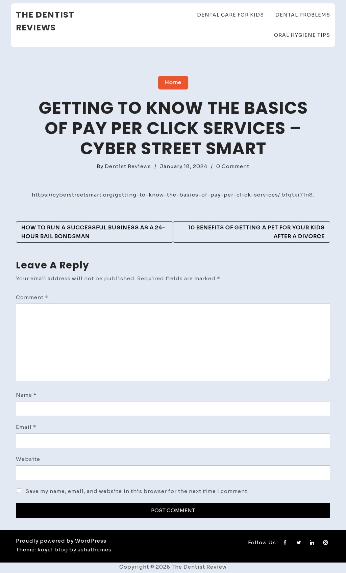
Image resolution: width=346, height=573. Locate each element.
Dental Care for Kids (230, 15)
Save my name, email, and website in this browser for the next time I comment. (137, 491)
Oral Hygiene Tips (302, 35)
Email (26, 427)
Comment (32, 297)
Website (28, 459)
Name (26, 395)
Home (173, 82)
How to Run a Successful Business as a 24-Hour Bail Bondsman (93, 231)
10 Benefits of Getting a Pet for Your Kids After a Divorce (257, 231)
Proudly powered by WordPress (61, 541)
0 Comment (232, 166)
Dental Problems (302, 15)
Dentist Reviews (128, 166)
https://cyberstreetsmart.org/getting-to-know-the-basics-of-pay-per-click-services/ (156, 194)
